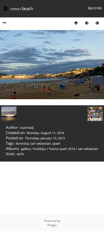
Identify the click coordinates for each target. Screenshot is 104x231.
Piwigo (52, 225)
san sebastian (40, 143)
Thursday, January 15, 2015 (45, 138)
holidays (40, 148)
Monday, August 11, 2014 (45, 133)
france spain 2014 (62, 148)
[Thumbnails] (76, 23)
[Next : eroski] (97, 23)
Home (14, 9)
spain (56, 143)
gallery (26, 148)
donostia (22, 143)
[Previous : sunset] (86, 23)
